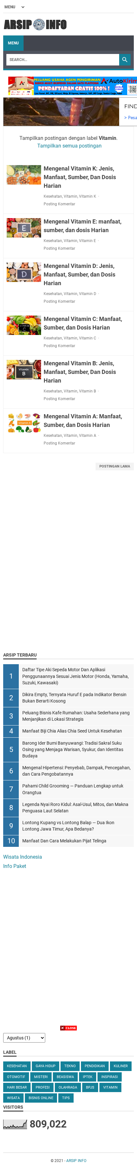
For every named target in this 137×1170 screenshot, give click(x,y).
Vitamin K (87, 196)
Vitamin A (87, 435)
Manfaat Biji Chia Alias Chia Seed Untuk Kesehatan (72, 731)
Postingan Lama (114, 466)
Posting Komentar (59, 204)
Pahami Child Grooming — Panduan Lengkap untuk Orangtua (72, 789)
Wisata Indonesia (22, 857)
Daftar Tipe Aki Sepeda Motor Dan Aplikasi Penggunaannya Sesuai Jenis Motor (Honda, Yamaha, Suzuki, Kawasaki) (75, 676)
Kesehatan (53, 196)
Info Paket (14, 866)
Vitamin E (87, 241)
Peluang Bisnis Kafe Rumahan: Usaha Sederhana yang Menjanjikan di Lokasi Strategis (76, 716)
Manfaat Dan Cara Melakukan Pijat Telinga (64, 841)
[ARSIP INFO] (35, 24)
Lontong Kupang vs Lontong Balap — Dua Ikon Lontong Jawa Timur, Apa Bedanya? (68, 826)
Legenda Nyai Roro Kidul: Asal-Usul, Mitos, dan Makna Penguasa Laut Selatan (75, 808)
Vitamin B (87, 391)
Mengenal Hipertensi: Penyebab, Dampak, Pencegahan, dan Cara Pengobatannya (76, 771)
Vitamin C (87, 338)
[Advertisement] (68, 569)
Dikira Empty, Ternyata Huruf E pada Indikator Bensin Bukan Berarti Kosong (74, 698)
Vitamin (70, 196)
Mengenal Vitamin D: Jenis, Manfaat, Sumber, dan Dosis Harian (79, 274)
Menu (13, 43)
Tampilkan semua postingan (69, 146)
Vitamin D (87, 294)
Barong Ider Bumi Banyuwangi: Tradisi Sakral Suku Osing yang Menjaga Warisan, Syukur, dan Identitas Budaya (72, 750)
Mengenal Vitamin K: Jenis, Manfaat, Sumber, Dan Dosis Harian (80, 177)
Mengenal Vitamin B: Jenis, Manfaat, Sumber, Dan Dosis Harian (80, 372)
